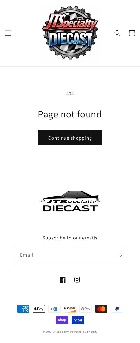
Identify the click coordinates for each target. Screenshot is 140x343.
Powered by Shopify (84, 331)
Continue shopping (70, 138)
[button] (8, 33)
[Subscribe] (119, 255)
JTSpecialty (61, 331)
